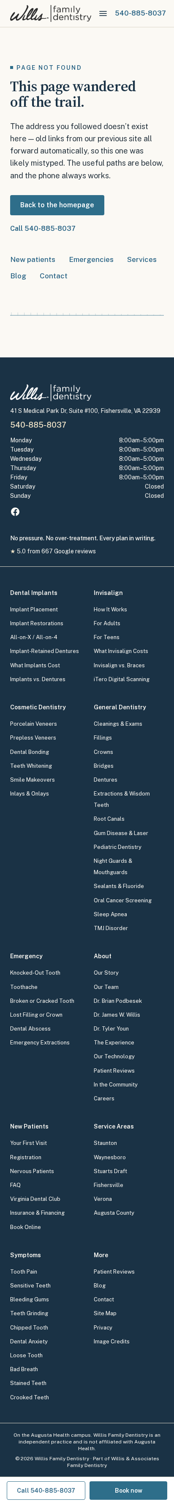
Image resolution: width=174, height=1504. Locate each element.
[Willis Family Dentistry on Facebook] (15, 512)
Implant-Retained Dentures (44, 651)
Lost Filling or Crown (36, 1015)
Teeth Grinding (29, 1313)
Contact (54, 276)
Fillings (103, 738)
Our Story (106, 973)
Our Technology (114, 1056)
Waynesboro (110, 1157)
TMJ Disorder (111, 928)
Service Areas (114, 1126)
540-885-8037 (38, 424)
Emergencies (91, 259)
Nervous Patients (32, 1171)
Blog (18, 276)
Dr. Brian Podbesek (118, 1001)
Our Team (106, 987)
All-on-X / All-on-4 (33, 637)
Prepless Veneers (33, 738)
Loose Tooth (26, 1355)
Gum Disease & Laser (121, 833)
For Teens (107, 637)
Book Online (25, 1227)
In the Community (116, 1084)
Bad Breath (24, 1369)
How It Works (110, 609)
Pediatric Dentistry (117, 847)
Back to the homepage (57, 205)
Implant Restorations (36, 623)
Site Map (105, 1313)
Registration (25, 1157)
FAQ (15, 1185)
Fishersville (108, 1185)
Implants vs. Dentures (37, 679)
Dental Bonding (29, 752)
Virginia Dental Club (35, 1199)
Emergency (26, 956)
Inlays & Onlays (29, 793)
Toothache (24, 987)
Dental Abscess (30, 1029)
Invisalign (108, 592)
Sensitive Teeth (30, 1285)
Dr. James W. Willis (117, 1015)
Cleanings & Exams (118, 724)
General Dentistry (120, 707)
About (102, 956)
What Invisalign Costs (121, 651)
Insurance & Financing (37, 1213)
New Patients (29, 1126)
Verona (103, 1199)
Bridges (104, 766)
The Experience (114, 1042)
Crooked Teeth (29, 1397)
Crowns (103, 752)
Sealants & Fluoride (119, 886)
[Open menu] (103, 13)
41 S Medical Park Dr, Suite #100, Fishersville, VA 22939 (85, 410)
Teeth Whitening (31, 766)
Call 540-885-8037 (43, 229)
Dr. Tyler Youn (111, 1029)
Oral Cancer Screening (123, 900)
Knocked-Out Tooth (35, 973)
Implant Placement (34, 609)
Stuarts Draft (110, 1171)
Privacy (103, 1327)
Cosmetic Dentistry (38, 707)
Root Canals (109, 819)
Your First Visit (28, 1143)
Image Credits (112, 1341)
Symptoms (25, 1255)
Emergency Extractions (40, 1042)
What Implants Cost (35, 665)
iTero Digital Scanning (122, 679)
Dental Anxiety (29, 1341)
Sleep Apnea (110, 914)
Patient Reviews (114, 1071)
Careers (104, 1098)
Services (142, 259)
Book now (128, 1490)
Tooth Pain (23, 1272)
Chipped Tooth (29, 1327)
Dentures (105, 780)
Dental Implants (33, 592)
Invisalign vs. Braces (119, 665)
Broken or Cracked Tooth (42, 1001)
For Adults (107, 623)
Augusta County (114, 1213)
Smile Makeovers (32, 780)
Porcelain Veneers (33, 724)
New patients (32, 259)
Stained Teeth (28, 1383)
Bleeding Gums (29, 1299)
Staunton (105, 1143)
